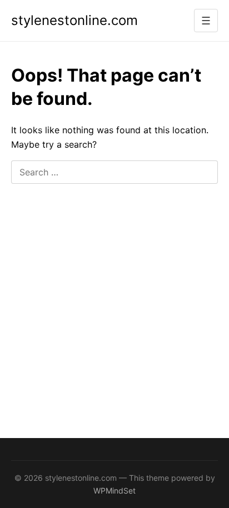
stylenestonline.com (74, 20)
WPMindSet (114, 490)
